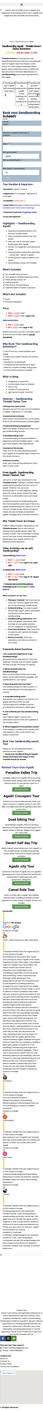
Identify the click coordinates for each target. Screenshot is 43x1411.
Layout (5, 121)
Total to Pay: (8, 116)
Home (11, 41)
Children (6, 135)
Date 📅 (7, 144)
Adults (6, 124)
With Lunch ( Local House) (14, 168)
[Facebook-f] (3, 1338)
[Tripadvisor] (14, 1338)
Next (8, 178)
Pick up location (10, 152)
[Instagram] (8, 1338)
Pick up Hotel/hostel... (13, 160)
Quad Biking (9, 555)
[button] (21, 4)
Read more (7, 1248)
